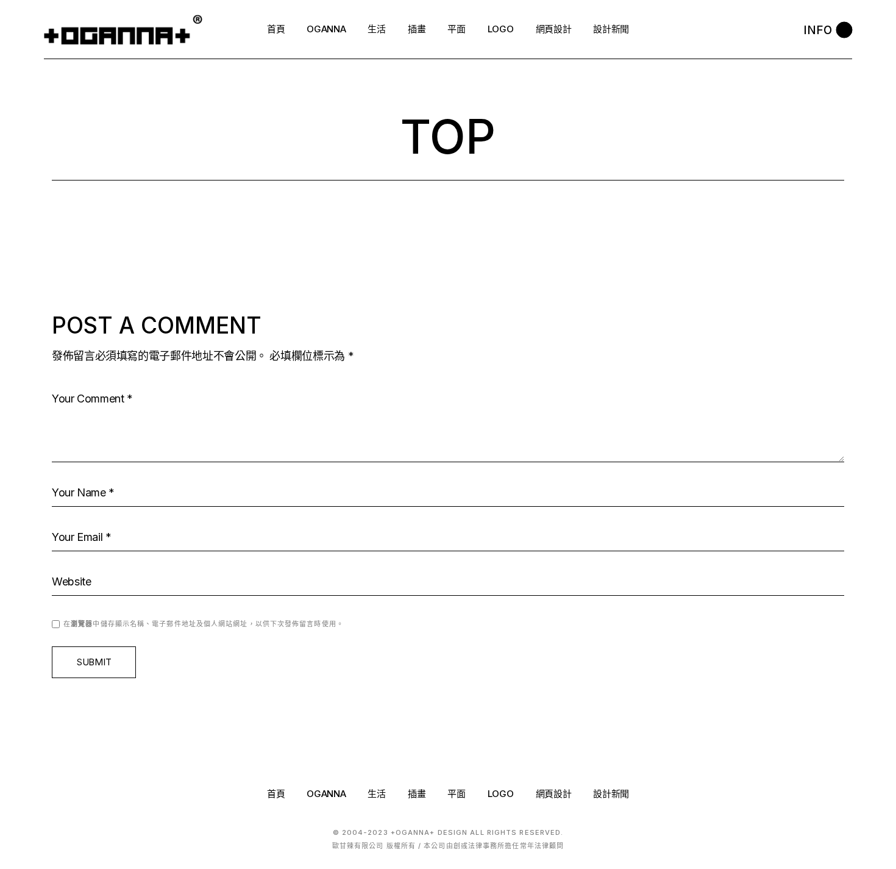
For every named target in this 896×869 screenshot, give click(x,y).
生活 (376, 793)
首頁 (276, 793)
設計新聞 (611, 793)
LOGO (501, 793)
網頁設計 (554, 793)
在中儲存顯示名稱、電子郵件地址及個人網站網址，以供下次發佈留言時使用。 (203, 624)
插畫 (416, 793)
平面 (456, 793)
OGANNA (326, 793)
